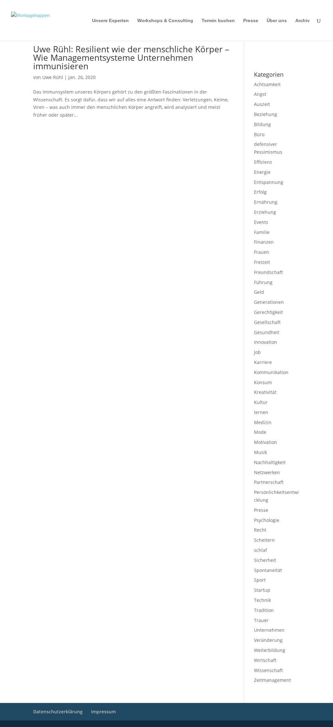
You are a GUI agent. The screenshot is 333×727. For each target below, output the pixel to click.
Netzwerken (267, 472)
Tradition (264, 610)
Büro (259, 134)
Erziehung (265, 212)
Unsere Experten (110, 20)
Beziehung (265, 114)
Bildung (262, 124)
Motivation (265, 442)
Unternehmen (269, 630)
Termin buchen (218, 20)
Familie (262, 232)
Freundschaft (268, 272)
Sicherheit (265, 560)
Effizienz (263, 162)
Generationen (269, 302)
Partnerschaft (269, 482)
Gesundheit (266, 332)
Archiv (302, 20)
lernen (261, 412)
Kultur (261, 402)
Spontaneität (268, 570)
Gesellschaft (267, 322)
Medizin (263, 422)
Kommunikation (271, 372)
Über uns (277, 20)
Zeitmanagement (272, 680)
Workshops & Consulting (165, 20)
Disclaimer (283, 49)
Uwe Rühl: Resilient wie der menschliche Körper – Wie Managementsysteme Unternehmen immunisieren (131, 57)
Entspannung (268, 182)
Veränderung (268, 640)
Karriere (263, 362)
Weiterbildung (269, 650)
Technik (262, 600)
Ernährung (265, 202)
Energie (262, 172)
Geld (259, 292)
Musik (260, 452)
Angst (260, 94)
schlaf (260, 550)
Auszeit (262, 104)
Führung (263, 282)
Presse (250, 20)
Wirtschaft (265, 660)
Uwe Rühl (52, 77)
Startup (262, 590)
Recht (260, 530)
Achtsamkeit (267, 84)
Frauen (261, 252)
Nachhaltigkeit (270, 462)
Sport (260, 580)
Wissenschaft (268, 670)
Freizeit (262, 262)
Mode (260, 432)
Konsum (263, 382)
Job (257, 352)
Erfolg (260, 192)
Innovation (265, 342)
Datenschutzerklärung (272, 57)
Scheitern (264, 540)
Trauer (261, 620)
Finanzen (264, 242)
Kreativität (265, 392)
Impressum (262, 49)
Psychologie (266, 520)
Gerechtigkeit (268, 312)
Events (261, 222)
